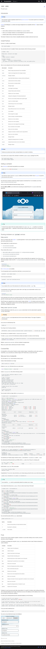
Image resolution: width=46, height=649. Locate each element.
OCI (36, 24)
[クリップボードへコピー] (44, 46)
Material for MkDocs (7, 647)
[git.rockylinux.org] (42, 647)
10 (14, 1)
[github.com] (40, 647)
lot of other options (5, 268)
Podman (2, 24)
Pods (29, 301)
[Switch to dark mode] (39, 1)
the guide (37, 175)
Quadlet (14, 239)
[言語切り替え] (42, 1)
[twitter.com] (38, 647)
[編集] (44, 6)
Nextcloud (5, 166)
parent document (25, 19)
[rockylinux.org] (44, 647)
